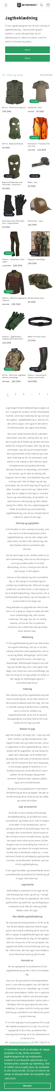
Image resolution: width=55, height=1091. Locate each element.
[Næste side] (47, 394)
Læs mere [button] (10, 1078)
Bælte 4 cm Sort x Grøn (37, 336)
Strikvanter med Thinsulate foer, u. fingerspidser (13, 222)
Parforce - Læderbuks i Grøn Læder (13, 260)
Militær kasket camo (36, 298)
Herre (27, 49)
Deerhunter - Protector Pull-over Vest (39, 145)
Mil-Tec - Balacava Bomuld (12, 144)
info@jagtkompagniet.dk (21, 1042)
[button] (6, 5)
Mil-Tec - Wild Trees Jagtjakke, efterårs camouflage (14, 376)
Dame (28, 58)
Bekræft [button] (27, 1086)
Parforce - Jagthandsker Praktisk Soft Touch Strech (12, 337)
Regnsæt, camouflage (36, 259)
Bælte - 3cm (32, 182)
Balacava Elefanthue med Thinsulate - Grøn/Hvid (12, 183)
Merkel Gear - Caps (35, 221)
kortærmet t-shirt (35, 107)
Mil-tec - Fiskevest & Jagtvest (14, 107)
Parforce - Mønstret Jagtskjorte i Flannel (14, 299)
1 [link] (7, 394)
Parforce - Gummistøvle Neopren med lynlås (37, 376)
